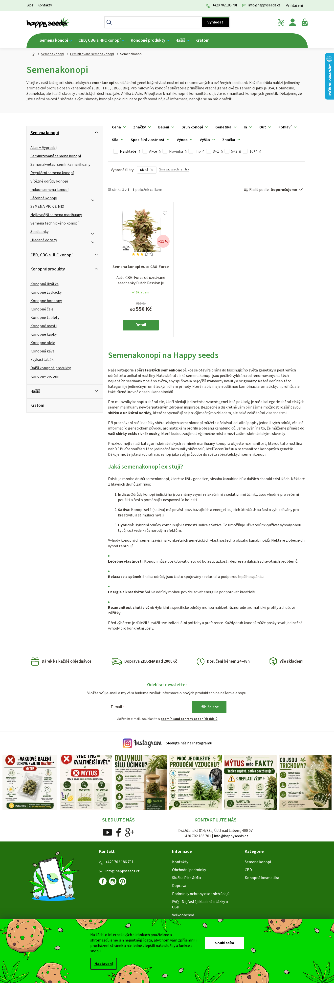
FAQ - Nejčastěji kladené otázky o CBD (200, 904)
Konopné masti (43, 326)
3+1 (218, 151)
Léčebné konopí (43, 198)
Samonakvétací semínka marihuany (60, 164)
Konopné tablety (44, 317)
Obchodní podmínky (189, 870)
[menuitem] (55, 40)
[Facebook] (118, 832)
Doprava (179, 885)
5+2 (236, 151)
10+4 (255, 151)
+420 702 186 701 (224, 5)
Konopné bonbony (46, 301)
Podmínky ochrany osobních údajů (200, 894)
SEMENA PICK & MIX (47, 206)
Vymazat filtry (174, 171)
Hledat (215, 22)
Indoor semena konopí (49, 189)
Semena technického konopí (54, 223)
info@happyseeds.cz (264, 5)
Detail (140, 325)
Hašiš (35, 391)
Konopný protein (44, 376)
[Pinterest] (124, 883)
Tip (199, 151)
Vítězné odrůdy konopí (49, 181)
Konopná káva (42, 351)
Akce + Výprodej (43, 147)
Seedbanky (39, 231)
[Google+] (129, 832)
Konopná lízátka (44, 284)
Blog (30, 5)
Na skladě (130, 151)
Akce (155, 151)
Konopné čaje (41, 309)
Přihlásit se (209, 707)
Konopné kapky (43, 334)
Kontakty (45, 5)
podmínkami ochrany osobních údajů (189, 719)
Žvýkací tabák (41, 359)
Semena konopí (44, 133)
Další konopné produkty (50, 368)
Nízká (144, 169)
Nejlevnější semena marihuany (56, 215)
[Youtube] (107, 832)
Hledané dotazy (43, 240)
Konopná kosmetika (262, 878)
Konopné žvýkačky (46, 292)
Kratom (37, 406)
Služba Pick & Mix (186, 878)
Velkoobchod (183, 915)
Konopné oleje (42, 343)
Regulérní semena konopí (52, 173)
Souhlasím (224, 943)
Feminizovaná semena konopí (55, 156)
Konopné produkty (47, 269)
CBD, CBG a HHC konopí (51, 255)
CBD (248, 870)
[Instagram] (112, 881)
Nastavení (103, 963)
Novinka (178, 151)
